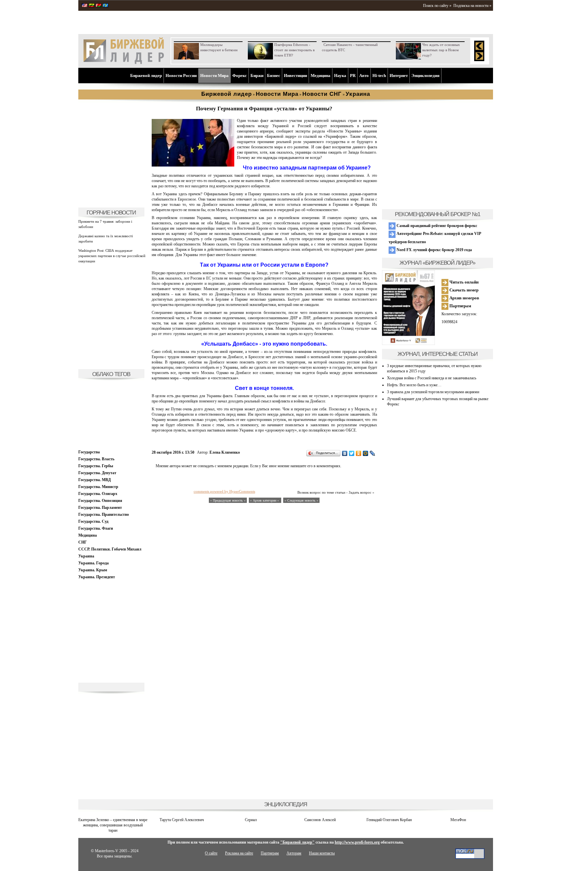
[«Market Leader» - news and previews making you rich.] (85, 6)
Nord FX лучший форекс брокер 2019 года (434, 249)
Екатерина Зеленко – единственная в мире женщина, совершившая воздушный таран (112, 825)
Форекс (239, 75)
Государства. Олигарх (97, 493)
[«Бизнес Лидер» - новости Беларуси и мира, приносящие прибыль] (98, 6)
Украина (86, 556)
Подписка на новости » (472, 5)
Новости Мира (214, 75)
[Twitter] (351, 453)
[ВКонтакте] (344, 453)
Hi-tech (379, 75)
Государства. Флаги (95, 528)
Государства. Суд (93, 521)
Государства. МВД (94, 479)
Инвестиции (295, 75)
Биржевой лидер (146, 75)
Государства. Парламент (100, 507)
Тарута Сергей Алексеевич (182, 819)
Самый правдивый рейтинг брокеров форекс (436, 225)
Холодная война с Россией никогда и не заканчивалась (431, 378)
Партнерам (459, 305)
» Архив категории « (265, 500)
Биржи (256, 75)
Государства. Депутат (97, 473)
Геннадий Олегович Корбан (389, 819)
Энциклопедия (425, 75)
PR (353, 75)
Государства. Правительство (103, 514)
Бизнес (273, 75)
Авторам (293, 853)
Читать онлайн (463, 282)
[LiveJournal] (372, 453)
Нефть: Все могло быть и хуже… (414, 385)
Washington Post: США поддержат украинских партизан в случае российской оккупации (111, 255)
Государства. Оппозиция (100, 500)
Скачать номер (463, 289)
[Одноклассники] (358, 453)
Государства (89, 452)
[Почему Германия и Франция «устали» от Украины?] (193, 165)
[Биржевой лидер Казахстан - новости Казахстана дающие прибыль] (105, 6)
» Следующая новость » (301, 500)
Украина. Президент (96, 577)
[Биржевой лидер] (123, 62)
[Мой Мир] (365, 453)
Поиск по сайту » (437, 5)
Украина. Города (93, 563)
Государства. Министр (98, 486)
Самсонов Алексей (320, 819)
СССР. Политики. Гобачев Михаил (109, 549)
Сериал (251, 819)
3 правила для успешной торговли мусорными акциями (433, 392)
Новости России (181, 75)
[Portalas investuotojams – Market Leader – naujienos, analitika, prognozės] (92, 6)
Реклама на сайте (239, 853)
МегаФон (458, 819)
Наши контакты (322, 853)
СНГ (82, 542)
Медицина (320, 75)
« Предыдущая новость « (228, 500)
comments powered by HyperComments (224, 491)
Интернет (399, 75)
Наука (340, 75)
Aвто (364, 75)
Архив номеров (463, 297)
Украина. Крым (92, 570)
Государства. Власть (96, 459)
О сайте (211, 853)
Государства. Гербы (95, 466)
